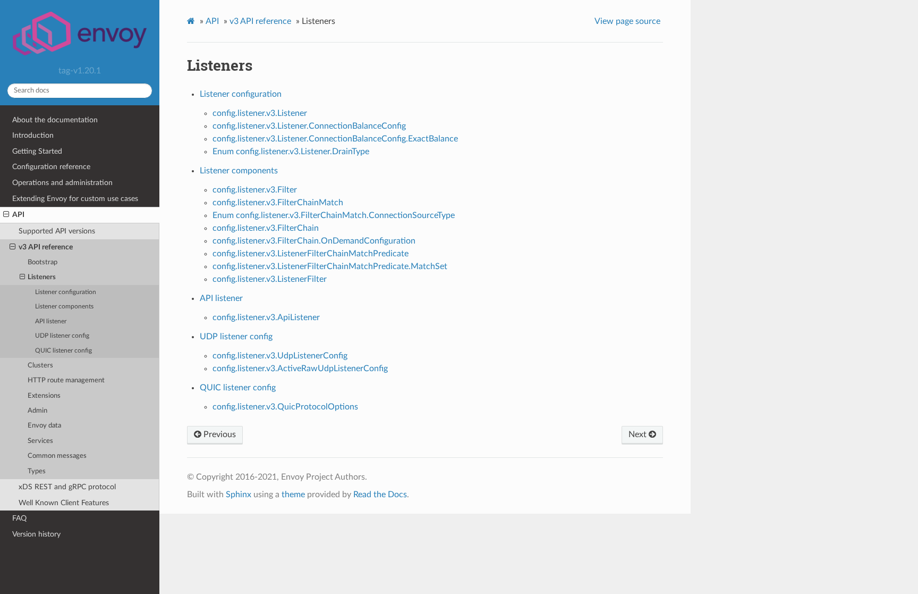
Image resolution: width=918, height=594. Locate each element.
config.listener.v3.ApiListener (266, 317)
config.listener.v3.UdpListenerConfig (279, 356)
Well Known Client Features (64, 503)
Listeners (42, 277)
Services (40, 441)
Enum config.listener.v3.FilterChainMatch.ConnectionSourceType (333, 215)
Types (37, 471)
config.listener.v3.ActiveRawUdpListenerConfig (300, 368)
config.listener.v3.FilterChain (265, 228)
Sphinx (238, 494)
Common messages (57, 456)
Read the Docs (380, 494)
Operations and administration (62, 183)
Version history (36, 534)
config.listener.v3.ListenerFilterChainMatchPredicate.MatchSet (329, 266)
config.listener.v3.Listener (259, 113)
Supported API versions (57, 231)
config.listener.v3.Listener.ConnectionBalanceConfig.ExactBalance (335, 139)
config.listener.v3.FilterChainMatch (277, 202)
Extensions (44, 395)
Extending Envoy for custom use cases (75, 199)
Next (638, 434)
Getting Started (37, 151)
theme (293, 494)
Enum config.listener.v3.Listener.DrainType (290, 151)
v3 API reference (46, 247)
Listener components (64, 306)
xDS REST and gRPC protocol (67, 487)
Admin (37, 410)
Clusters (40, 365)
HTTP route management (66, 380)
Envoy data (44, 425)
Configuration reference (51, 167)
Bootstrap (42, 262)
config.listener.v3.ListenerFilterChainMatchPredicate (310, 253)
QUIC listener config (63, 351)
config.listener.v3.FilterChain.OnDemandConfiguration (313, 241)
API (18, 215)
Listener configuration (65, 292)
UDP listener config (62, 336)
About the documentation (55, 120)
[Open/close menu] (6, 215)
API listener (50, 321)
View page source (627, 21)
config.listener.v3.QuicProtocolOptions (285, 407)
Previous (218, 434)
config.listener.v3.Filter (254, 190)
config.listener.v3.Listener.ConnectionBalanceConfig (309, 126)
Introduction (33, 135)
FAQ (19, 518)
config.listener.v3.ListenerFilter (269, 279)
